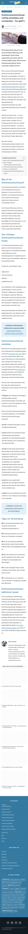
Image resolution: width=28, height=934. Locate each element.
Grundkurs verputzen (6, 812)
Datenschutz (4, 860)
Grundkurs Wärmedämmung (8, 814)
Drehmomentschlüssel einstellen (13, 167)
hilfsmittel (18, 892)
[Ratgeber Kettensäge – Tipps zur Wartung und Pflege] (14, 696)
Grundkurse (4, 804)
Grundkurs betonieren (6, 806)
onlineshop (14, 897)
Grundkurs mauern (6, 809)
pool (23, 897)
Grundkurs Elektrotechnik (7, 817)
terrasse (21, 905)
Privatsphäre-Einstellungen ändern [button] (9, 862)
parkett (19, 897)
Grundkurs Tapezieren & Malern (9, 829)
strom (10, 902)
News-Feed (4, 854)
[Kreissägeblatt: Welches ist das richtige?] (14, 758)
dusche (4, 885)
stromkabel (15, 902)
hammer (23, 889)
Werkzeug (4, 838)
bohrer (8, 882)
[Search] (25, 3)
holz (24, 892)
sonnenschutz (20, 899)
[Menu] (3, 3)
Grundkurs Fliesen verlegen (8, 826)
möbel (8, 897)
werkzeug (7, 911)
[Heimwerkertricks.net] (15, 2)
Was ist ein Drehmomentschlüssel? (13, 160)
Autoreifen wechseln (15, 354)
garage (12, 889)
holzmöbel (13, 895)
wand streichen (14, 907)
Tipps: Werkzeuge (6, 11)
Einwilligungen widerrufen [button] (7, 868)
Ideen (3, 835)
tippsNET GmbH (7, 929)
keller (17, 895)
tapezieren (10, 905)
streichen (4, 902)
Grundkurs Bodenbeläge (7, 823)
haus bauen (4, 892)
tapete (4, 905)
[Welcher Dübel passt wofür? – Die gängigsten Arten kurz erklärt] (14, 777)
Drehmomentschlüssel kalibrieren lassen (14, 172)
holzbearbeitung (5, 895)
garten (17, 889)
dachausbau (15, 882)
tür (9, 907)
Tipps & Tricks (5, 832)
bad (12, 879)
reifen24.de (21, 369)
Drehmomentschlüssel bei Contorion (13, 86)
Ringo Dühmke (11, 26)
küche (22, 895)
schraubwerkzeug (11, 899)
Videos (3, 841)
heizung (11, 892)
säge (20, 902)
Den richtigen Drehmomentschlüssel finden (12, 163)
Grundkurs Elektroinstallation (8, 820)
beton (3, 882)
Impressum (4, 857)
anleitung (5, 879)
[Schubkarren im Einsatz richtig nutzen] (14, 677)
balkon (23, 879)
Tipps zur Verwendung (10, 169)
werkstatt (22, 907)
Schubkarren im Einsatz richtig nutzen (12, 686)
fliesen (5, 889)
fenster (18, 885)
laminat (4, 897)
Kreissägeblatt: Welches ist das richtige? (12, 767)
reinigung (4, 899)
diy (20, 882)
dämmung (11, 885)
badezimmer (17, 879)
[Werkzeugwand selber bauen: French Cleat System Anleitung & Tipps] (14, 738)
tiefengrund (4, 907)
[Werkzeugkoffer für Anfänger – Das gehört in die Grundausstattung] (14, 717)
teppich (16, 905)
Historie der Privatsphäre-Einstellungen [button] (10, 865)
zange (15, 911)
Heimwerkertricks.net (10, 927)
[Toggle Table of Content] (23, 158)
